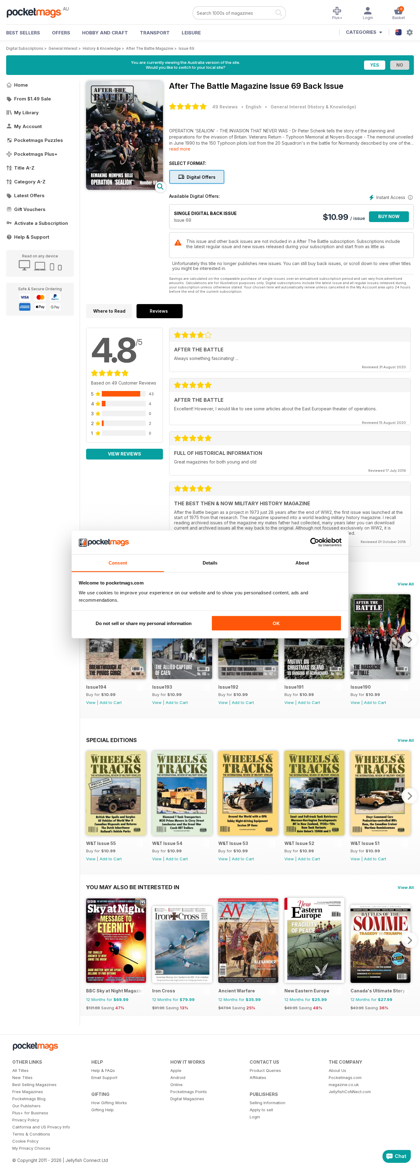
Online (176, 1084)
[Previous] (90, 639)
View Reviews (124, 453)
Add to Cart (111, 702)
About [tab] (302, 562)
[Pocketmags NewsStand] (37, 12)
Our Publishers (26, 1105)
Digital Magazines (187, 1098)
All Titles (20, 1070)
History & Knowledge (102, 48)
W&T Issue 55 (101, 843)
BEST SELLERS (23, 33)
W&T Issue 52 (299, 843)
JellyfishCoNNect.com (350, 1091)
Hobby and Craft (105, 33)
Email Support (104, 1077)
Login (255, 1116)
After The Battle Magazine (149, 48)
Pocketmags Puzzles (38, 140)
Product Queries (265, 1070)
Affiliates (258, 1077)
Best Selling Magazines (34, 1084)
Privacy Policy (25, 1119)
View (91, 702)
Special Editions (111, 740)
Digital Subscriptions (24, 48)
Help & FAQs (103, 1070)
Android (177, 1077)
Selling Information (267, 1102)
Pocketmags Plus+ (35, 154)
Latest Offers (29, 195)
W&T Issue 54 (167, 843)
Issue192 (228, 687)
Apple (175, 1070)
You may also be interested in (132, 887)
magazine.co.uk (344, 1084)
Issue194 (96, 687)
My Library (26, 112)
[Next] (409, 639)
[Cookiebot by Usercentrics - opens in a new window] (315, 542)
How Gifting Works (109, 1102)
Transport (155, 33)
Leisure (191, 33)
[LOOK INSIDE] (124, 188)
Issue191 (293, 687)
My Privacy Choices (31, 1148)
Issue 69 (186, 48)
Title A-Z (24, 168)
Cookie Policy (25, 1141)
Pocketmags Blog (29, 1098)
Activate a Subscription (41, 223)
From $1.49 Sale (32, 99)
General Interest (63, 48)
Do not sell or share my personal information (144, 623)
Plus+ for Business (30, 1112)
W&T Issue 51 (365, 843)
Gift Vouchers (30, 209)
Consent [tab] (118, 562)
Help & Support (31, 237)
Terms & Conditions (31, 1134)
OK (276, 623)
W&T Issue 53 (233, 843)
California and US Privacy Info (41, 1126)
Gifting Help (102, 1109)
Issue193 (162, 687)
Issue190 (361, 687)
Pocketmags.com (345, 1077)
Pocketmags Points (188, 1091)
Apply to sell (261, 1109)
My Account (28, 126)
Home (21, 85)
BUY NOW (389, 216)
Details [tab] (210, 562)
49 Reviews (225, 106)
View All (406, 583)
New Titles (22, 1077)
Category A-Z (30, 182)
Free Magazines (27, 1091)
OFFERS (61, 33)
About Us (337, 1070)
